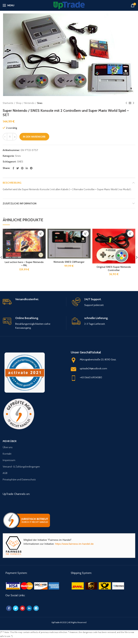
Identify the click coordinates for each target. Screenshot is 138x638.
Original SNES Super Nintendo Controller (113, 268)
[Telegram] (31, 168)
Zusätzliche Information (19, 203)
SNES (20, 161)
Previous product (126, 103)
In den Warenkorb (34, 136)
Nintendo (29, 103)
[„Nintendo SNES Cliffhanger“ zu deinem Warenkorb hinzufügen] (85, 234)
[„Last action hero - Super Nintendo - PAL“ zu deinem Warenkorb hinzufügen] (41, 234)
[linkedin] (27, 168)
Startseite (8, 103)
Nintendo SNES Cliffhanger (69, 261)
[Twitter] (17, 168)
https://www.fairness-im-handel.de (74, 543)
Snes (39, 103)
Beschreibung (12, 182)
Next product (133, 103)
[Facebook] (13, 168)
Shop (19, 103)
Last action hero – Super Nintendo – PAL (24, 263)
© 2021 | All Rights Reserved (69, 622)
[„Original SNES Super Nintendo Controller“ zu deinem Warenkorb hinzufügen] (130, 234)
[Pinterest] (22, 168)
